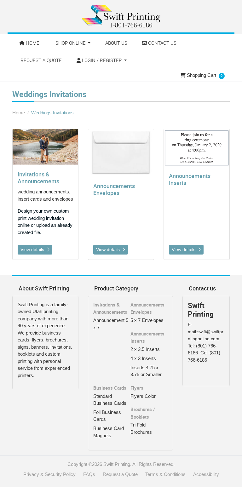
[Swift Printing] (121, 16)
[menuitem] (29, 43)
